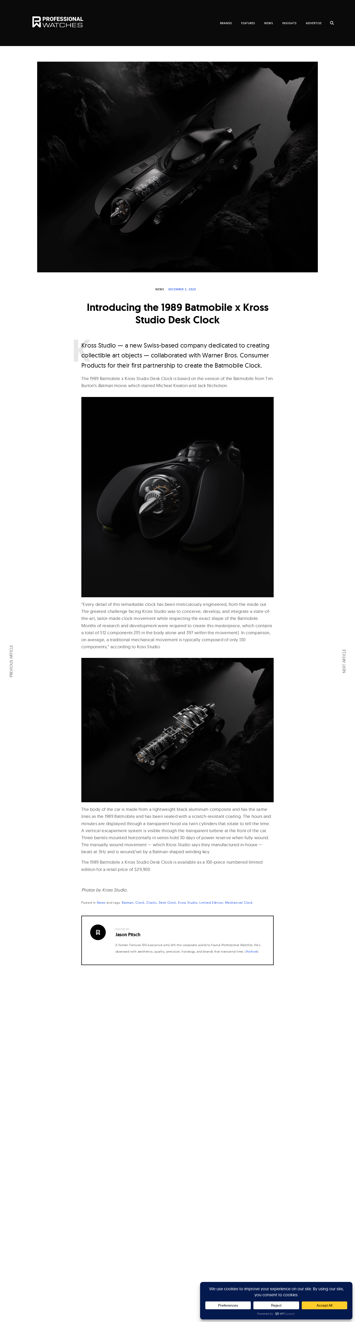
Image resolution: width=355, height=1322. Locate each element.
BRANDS (226, 23)
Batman (128, 902)
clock (139, 902)
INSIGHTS (289, 23)
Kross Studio (188, 902)
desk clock (167, 902)
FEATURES (248, 23)
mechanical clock (239, 902)
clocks (151, 902)
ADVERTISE (314, 23)
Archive (252, 951)
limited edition (211, 902)
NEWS (268, 23)
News (159, 289)
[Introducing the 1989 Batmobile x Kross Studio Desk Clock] (177, 167)
